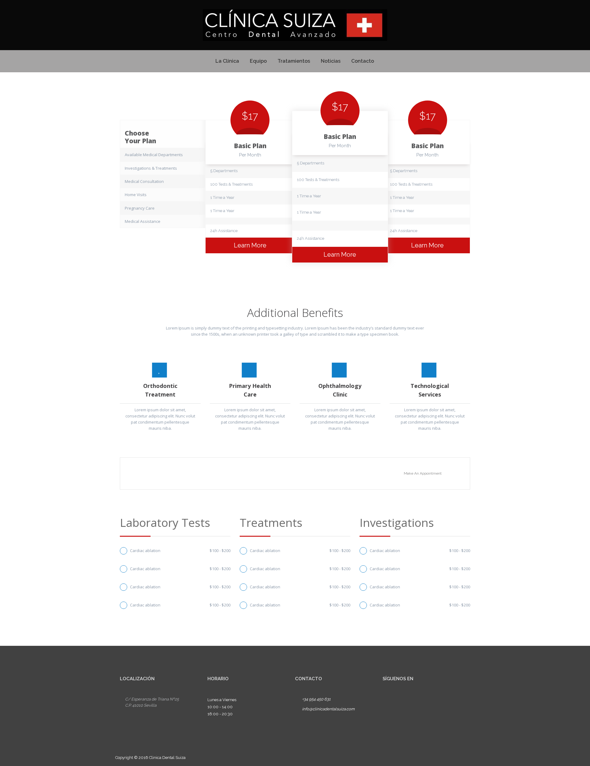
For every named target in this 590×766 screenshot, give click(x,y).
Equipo (258, 61)
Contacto (362, 61)
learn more (250, 245)
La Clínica (227, 61)
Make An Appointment (423, 473)
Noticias (330, 61)
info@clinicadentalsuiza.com (328, 709)
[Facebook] (389, 700)
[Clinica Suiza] (295, 25)
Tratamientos (293, 61)
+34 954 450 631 (316, 699)
